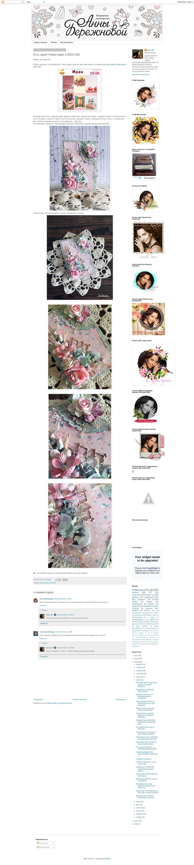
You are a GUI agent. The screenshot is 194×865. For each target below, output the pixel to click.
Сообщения (43, 843)
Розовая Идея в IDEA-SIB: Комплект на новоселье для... (146, 722)
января (139, 817)
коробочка (149, 597)
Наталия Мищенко (47, 599)
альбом (135, 597)
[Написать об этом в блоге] (59, 579)
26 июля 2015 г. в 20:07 (63, 599)
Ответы (45, 610)
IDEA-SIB (53, 583)
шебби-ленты (153, 619)
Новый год (149, 595)
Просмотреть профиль (140, 74)
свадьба (146, 606)
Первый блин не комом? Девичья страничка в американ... (145, 715)
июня (138, 802)
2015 (136, 662)
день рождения (138, 599)
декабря (139, 664)
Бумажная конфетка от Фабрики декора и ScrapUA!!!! (144, 696)
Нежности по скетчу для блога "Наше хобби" (145, 709)
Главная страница (40, 42)
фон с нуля (152, 615)
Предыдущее (121, 699)
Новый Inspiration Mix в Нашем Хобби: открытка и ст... (146, 754)
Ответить (43, 605)
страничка (136, 595)
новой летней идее (117, 64)
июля (138, 680)
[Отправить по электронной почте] (56, 579)
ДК (41, 583)
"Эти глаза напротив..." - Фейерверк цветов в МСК (146, 748)
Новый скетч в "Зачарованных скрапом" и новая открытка (147, 792)
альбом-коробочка (152, 635)
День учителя (142, 626)
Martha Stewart (151, 621)
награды (134, 646)
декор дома (136, 606)
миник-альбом (150, 628)
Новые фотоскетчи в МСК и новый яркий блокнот (146, 743)
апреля (139, 808)
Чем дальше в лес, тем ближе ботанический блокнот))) (147, 738)
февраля (139, 814)
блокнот (135, 592)
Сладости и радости (143, 759)
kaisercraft (135, 624)
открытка (46, 583)
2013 (136, 824)
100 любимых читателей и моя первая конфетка (146, 733)
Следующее (38, 699)
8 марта (151, 617)
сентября (140, 674)
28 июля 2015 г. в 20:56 (65, 648)
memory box (149, 610)
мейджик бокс (146, 642)
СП (150, 592)
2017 (136, 656)
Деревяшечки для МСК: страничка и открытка (145, 797)
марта (138, 811)
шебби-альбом (137, 617)
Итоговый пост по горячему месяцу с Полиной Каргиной (146, 684)
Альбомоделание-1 (138, 619)
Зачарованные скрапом (140, 613)
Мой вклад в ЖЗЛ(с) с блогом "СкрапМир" (146, 780)
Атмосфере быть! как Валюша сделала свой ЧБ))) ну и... (145, 786)
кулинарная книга (140, 615)
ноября (139, 667)
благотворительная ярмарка (141, 639)
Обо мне (54, 42)
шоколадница (137, 604)
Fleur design (138, 621)
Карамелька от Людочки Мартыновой (145, 690)
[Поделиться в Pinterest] (66, 579)
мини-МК (155, 624)
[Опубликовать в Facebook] (64, 579)
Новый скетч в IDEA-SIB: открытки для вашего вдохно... (145, 769)
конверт (149, 602)
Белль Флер (146, 624)
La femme (155, 613)
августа (139, 677)
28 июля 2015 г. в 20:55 (63, 632)
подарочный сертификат (140, 630)
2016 (136, 659)
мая (137, 805)
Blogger (107, 859)
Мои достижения (66, 42)
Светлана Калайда (47, 632)
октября (139, 671)
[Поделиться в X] (61, 579)
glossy (142, 635)
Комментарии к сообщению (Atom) (59, 703)
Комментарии (44, 847)
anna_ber (49, 615)
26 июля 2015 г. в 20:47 (65, 615)
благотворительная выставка (145, 637)
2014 (136, 821)
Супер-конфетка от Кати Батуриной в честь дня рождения (145, 703)
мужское (151, 604)
